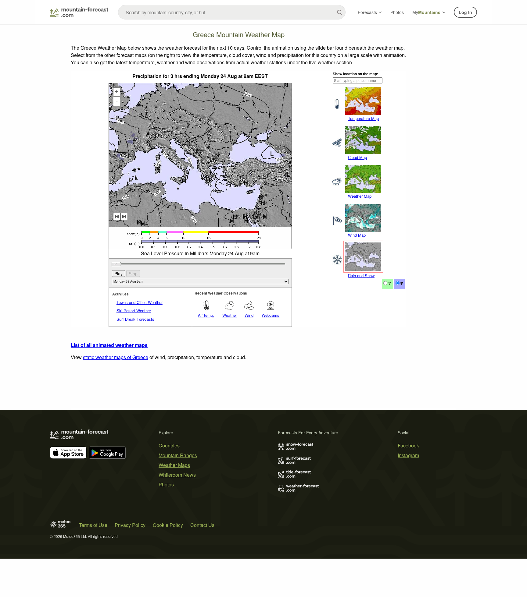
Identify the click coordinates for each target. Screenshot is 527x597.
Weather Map (359, 196)
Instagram (408, 455)
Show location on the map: (355, 73)
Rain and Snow (361, 275)
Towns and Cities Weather (140, 302)
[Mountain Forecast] (79, 12)
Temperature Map (363, 118)
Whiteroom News (177, 474)
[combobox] (232, 12)
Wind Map (357, 235)
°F (401, 283)
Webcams (270, 315)
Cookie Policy (168, 524)
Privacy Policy (130, 524)
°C (389, 283)
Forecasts (367, 12)
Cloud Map (357, 157)
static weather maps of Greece (115, 357)
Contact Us (202, 524)
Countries (169, 445)
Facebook (408, 445)
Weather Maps (174, 464)
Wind (249, 315)
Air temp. (206, 315)
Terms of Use (93, 524)
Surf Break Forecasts (135, 319)
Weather (229, 315)
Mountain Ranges (178, 455)
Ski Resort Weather (134, 310)
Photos (397, 12)
